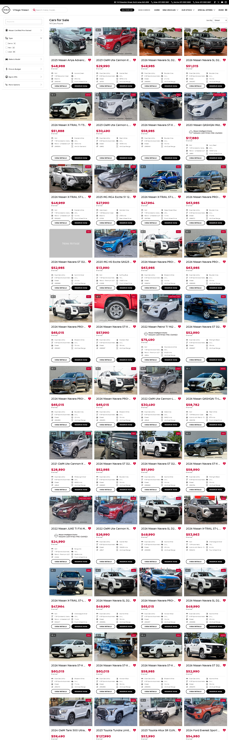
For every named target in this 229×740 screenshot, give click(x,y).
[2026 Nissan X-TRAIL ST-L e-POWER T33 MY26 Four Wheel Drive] (205, 510)
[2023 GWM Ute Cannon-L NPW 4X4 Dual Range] (115, 106)
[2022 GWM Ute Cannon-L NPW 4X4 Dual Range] (160, 380)
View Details (61, 86)
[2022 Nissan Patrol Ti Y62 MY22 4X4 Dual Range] (160, 308)
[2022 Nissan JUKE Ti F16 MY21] (70, 510)
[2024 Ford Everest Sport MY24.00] (205, 712)
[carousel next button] (90, 41)
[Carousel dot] (58, 53)
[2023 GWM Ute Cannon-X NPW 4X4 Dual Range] (115, 41)
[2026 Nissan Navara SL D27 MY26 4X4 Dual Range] (160, 41)
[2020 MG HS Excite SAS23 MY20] (115, 243)
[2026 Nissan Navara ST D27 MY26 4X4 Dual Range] (70, 243)
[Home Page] (6, 10)
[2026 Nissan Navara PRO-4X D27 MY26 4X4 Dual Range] (205, 178)
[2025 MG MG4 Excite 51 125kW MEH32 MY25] (115, 178)
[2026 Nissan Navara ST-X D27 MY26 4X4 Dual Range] (160, 106)
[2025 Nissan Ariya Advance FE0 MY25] (70, 41)
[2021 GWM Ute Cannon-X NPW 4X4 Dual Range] (70, 445)
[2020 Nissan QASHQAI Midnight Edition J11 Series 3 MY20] (205, 106)
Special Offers (205, 10)
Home (157, 10)
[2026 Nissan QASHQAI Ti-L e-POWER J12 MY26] (205, 380)
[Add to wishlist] (89, 60)
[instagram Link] (225, 2)
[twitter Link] (218, 2)
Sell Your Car (127, 10)
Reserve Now (81, 86)
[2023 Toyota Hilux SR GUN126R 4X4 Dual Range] (160, 712)
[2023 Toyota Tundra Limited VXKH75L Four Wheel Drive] (115, 712)
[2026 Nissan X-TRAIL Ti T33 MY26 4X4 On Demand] (70, 106)
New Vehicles (169, 10)
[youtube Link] (222, 2)
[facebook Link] (214, 2)
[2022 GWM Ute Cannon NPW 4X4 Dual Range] (115, 510)
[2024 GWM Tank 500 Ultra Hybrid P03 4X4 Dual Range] (70, 712)
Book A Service (144, 10)
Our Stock (187, 10)
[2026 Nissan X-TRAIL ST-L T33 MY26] (70, 178)
